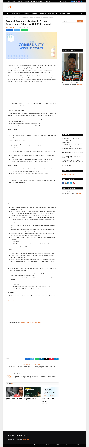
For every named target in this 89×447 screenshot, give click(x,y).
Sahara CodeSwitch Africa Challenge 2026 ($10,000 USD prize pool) (49, 400)
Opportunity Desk (10, 27)
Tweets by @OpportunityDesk (68, 174)
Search (68, 13)
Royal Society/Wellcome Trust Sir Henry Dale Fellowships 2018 (45, 367)
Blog (57, 13)
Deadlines (35, 1)
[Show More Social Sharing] (30, 30)
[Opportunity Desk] (9, 7)
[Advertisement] (58, 7)
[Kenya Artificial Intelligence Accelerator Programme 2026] (32, 392)
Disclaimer (60, 1)
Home (11, 13)
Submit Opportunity (28, 1)
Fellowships (48, 13)
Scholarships (25, 13)
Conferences (16, 13)
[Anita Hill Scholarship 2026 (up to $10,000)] (14, 392)
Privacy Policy (53, 1)
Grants (42, 13)
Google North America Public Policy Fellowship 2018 (19, 367)
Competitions (34, 13)
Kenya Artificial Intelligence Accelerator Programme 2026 (31, 399)
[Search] (81, 13)
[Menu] (7, 14)
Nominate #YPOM (41, 1)
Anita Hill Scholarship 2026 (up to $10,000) (14, 399)
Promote (48, 1)
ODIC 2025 (62, 13)
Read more (79, 84)
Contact (64, 1)
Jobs (53, 13)
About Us (20, 1)
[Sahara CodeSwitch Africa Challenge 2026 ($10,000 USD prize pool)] (50, 392)
